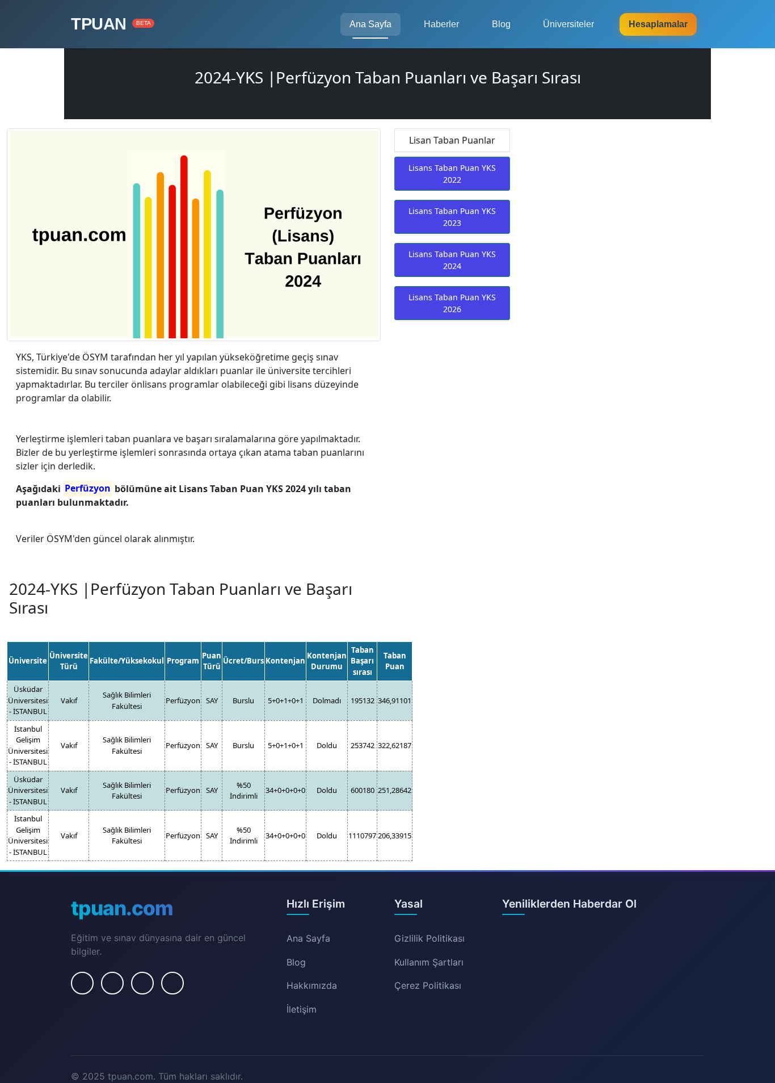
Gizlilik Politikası (429, 938)
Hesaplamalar (658, 24)
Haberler (441, 24)
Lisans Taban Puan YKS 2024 (452, 260)
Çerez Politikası (427, 985)
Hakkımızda (312, 985)
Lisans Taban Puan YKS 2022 (452, 173)
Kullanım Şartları (429, 962)
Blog (501, 24)
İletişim (302, 1009)
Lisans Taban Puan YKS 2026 (452, 303)
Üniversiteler (568, 24)
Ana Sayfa (370, 24)
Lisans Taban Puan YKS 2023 (452, 216)
